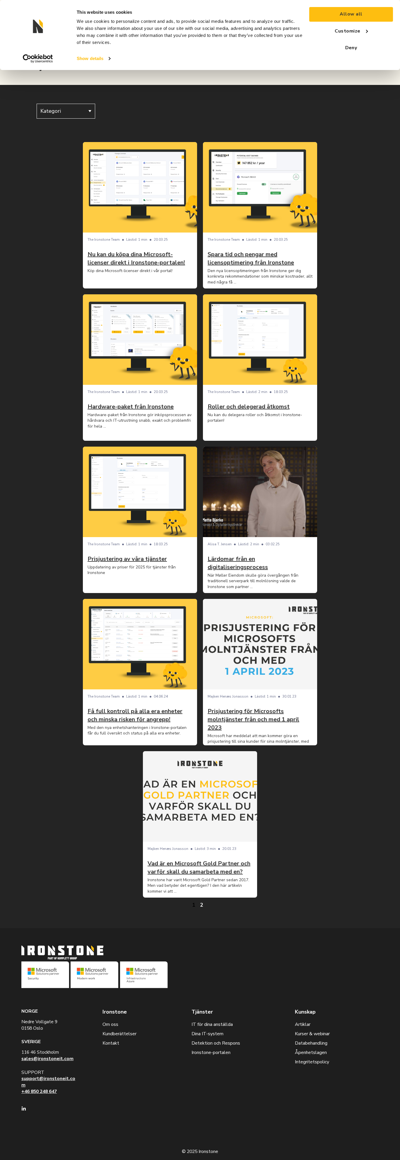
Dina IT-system (207, 1034)
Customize (347, 31)
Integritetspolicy (312, 1062)
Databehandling (311, 1043)
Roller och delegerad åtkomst (249, 407)
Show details (90, 58)
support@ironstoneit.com (48, 1081)
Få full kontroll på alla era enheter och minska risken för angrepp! (135, 715)
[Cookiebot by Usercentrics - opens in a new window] (38, 58)
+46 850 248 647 (39, 1091)
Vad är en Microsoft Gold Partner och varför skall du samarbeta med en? (199, 868)
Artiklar (302, 1024)
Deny (351, 48)
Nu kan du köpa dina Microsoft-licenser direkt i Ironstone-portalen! (136, 258)
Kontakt (110, 1043)
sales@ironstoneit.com (47, 1058)
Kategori (50, 111)
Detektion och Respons (216, 1043)
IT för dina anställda (212, 1024)
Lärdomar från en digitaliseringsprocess (238, 563)
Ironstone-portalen (211, 1052)
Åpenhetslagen (311, 1052)
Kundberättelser (119, 1034)
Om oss (110, 1024)
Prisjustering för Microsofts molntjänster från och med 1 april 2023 (253, 719)
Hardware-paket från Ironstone (131, 407)
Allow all (351, 14)
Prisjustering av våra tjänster (127, 559)
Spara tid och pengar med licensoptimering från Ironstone (251, 258)
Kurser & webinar (312, 1034)
